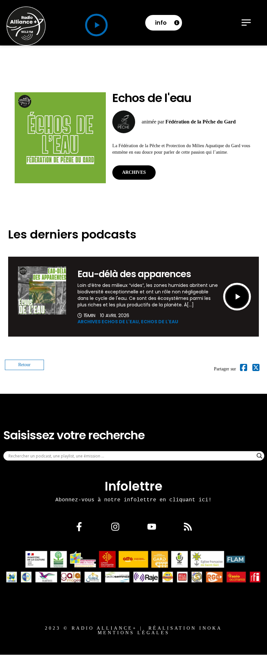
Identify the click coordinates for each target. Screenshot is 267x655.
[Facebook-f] (79, 526)
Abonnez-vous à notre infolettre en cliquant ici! (133, 500)
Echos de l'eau (159, 321)
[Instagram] (115, 526)
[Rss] (188, 526)
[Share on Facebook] (243, 368)
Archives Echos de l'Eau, (109, 321)
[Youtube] (151, 526)
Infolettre (133, 486)
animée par (189, 121)
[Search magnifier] (259, 455)
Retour (24, 364)
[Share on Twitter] (256, 368)
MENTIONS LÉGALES (134, 632)
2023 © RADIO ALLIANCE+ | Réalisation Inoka (133, 628)
